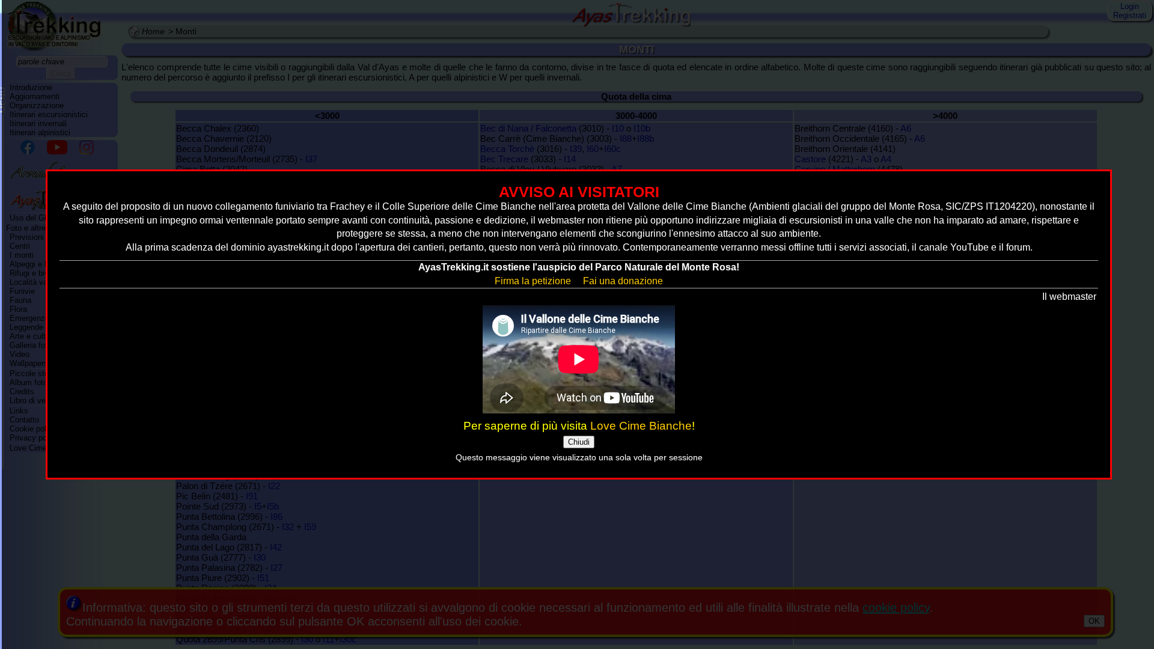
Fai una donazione (623, 281)
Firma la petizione (533, 281)
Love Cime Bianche (641, 425)
